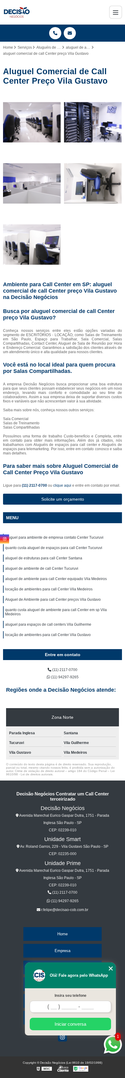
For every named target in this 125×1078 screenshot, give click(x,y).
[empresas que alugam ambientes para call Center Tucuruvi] (32, 245)
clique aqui (62, 485)
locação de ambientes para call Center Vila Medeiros (49, 589)
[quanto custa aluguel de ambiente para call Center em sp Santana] (32, 184)
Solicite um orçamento (62, 499)
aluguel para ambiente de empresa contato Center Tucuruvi (54, 537)
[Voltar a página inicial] (16, 12)
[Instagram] (62, 1036)
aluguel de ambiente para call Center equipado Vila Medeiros (56, 579)
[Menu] (115, 12)
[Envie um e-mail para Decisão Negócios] (70, 33)
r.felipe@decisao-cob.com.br (64, 910)
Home (62, 934)
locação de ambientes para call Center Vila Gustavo (48, 635)
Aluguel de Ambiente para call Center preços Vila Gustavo (53, 599)
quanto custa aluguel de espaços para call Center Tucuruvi (53, 548)
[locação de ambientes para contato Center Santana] (32, 122)
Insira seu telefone (70, 995)
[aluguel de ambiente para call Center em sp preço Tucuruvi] (93, 122)
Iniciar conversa (70, 1024)
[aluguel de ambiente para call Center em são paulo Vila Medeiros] (93, 184)
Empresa (62, 950)
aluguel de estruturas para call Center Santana (43, 558)
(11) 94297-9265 (64, 677)
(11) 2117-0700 (35, 485)
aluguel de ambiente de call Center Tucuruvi (41, 568)
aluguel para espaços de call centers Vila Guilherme (48, 624)
